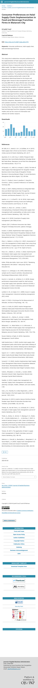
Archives (9, 6)
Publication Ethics (19, 544)
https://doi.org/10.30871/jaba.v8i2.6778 (16, 42)
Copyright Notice (19, 541)
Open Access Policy (19, 534)
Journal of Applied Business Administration (16, 2)
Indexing (19, 547)
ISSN (19, 553)
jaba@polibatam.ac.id (14, 669)
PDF (5, 452)
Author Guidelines (19, 537)
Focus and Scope (19, 531)
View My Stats (19, 606)
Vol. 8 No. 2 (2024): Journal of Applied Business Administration (18, 7)
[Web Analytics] (19, 603)
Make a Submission (9, 520)
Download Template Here (19, 566)
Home (3, 6)
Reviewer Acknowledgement (19, 550)
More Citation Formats (9, 477)
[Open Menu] (2, 2)
